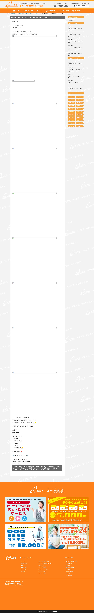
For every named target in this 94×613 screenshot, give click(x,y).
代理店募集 (41, 565)
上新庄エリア (71, 123)
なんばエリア (71, 99)
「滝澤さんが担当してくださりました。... (75, 63)
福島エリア (79, 120)
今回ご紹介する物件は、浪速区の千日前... (75, 41)
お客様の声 (52, 10)
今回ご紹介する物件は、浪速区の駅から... (75, 28)
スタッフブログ (42, 573)
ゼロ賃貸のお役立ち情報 (71, 561)
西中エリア (71, 111)
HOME (17, 10)
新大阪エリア (71, 117)
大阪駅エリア (79, 117)
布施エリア (79, 96)
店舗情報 (78, 10)
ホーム (22, 561)
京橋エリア (71, 105)
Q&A (40, 10)
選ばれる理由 (29, 10)
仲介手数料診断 (42, 567)
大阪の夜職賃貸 (69, 571)
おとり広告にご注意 (43, 569)
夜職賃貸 (70, 575)
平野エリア (79, 123)
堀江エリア (71, 96)
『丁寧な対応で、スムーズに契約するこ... (75, 89)
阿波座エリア (71, 126)
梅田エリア (71, 102)
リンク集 (68, 573)
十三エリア (79, 99)
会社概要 (66, 3)
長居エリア (79, 114)
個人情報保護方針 (76, 3)
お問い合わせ (58, 3)
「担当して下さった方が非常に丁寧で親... (75, 70)
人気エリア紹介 (42, 571)
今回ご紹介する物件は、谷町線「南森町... (75, 47)
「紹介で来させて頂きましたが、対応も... (75, 82)
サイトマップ (86, 3)
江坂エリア (79, 111)
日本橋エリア (79, 102)
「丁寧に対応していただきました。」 (74, 76)
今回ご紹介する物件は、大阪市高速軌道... (75, 54)
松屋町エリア (71, 108)
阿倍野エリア (71, 120)
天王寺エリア (79, 108)
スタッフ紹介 (65, 10)
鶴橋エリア (79, 126)
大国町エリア (79, 105)
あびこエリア (71, 114)
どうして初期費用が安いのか (45, 563)
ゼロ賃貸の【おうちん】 (44, 561)
